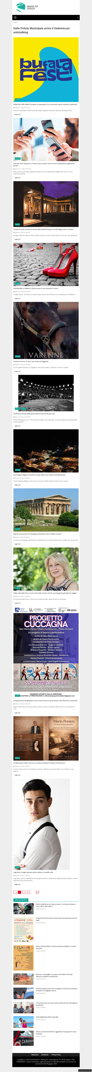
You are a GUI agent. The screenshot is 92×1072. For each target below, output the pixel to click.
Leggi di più (17, 114)
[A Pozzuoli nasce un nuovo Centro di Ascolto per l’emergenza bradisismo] (23, 1007)
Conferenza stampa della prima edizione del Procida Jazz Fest (34, 414)
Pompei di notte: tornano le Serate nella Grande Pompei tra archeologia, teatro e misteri (43, 229)
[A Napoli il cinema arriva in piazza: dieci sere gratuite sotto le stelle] (23, 929)
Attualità (17, 99)
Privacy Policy (56, 1055)
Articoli (17, 409)
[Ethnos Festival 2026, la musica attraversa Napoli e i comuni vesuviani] (23, 958)
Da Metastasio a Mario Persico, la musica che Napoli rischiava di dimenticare (39, 763)
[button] (78, 18)
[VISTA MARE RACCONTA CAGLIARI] (23, 1022)
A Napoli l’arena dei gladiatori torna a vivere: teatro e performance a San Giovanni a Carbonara (45, 701)
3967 (37, 892)
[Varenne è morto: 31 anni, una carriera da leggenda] (46, 330)
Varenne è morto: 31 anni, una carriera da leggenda (30, 361)
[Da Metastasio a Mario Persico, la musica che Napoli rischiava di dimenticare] (46, 738)
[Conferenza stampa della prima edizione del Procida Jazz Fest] (46, 393)
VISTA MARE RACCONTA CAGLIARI (47, 1017)
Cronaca (17, 283)
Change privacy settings (85, 1070)
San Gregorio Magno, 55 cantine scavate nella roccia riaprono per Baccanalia (39, 475)
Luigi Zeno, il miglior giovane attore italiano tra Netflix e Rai (33, 872)
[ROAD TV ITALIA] (26, 7)
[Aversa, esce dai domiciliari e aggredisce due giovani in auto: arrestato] (23, 1038)
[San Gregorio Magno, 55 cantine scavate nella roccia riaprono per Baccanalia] (46, 450)
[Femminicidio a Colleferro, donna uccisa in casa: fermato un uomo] (46, 264)
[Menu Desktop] (15, 17)
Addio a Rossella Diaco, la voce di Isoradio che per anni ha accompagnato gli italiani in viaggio (44, 593)
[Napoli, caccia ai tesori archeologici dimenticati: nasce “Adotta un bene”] (46, 510)
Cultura (17, 224)
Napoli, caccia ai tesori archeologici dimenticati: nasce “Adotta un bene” (37, 534)
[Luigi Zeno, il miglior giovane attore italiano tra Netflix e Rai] (46, 824)
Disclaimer (45, 1055)
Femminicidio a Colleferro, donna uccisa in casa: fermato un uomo (35, 288)
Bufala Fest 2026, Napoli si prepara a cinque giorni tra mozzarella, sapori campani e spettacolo (45, 104)
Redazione (35, 1055)
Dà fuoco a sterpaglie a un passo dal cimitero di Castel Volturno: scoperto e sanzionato (54, 975)
